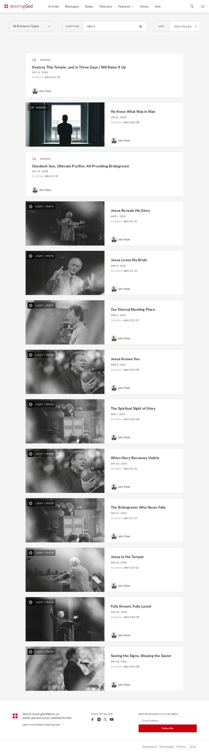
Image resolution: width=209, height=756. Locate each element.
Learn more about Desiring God (41, 724)
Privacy (181, 746)
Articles (53, 6)
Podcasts (105, 6)
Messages (72, 6)
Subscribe (167, 728)
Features (124, 6)
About (144, 6)
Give (158, 6)
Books (89, 6)
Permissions (166, 746)
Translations (149, 746)
